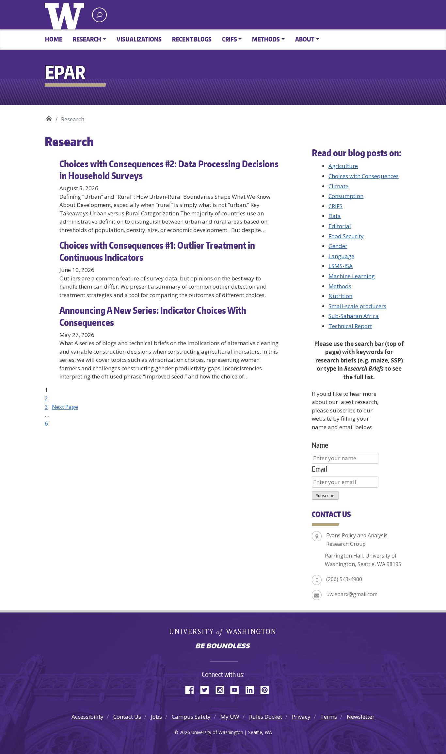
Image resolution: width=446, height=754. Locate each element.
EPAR (49, 117)
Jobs (156, 716)
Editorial (339, 226)
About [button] (304, 39)
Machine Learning (351, 276)
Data (334, 216)
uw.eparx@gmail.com (351, 594)
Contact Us (127, 716)
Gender (337, 246)
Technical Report (350, 326)
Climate (338, 186)
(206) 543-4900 (344, 579)
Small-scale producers (357, 306)
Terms (328, 716)
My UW (229, 716)
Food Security (346, 236)
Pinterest (267, 689)
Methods (339, 286)
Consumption (345, 196)
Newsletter (360, 716)
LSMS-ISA (340, 266)
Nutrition (340, 296)
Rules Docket (265, 716)
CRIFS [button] (229, 39)
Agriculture (343, 166)
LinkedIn (252, 689)
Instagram (222, 689)
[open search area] (99, 15)
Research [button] (87, 39)
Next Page (65, 407)
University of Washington (66, 14)
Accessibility (88, 716)
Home (53, 39)
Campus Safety (191, 716)
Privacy (301, 716)
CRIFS (335, 206)
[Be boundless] (223, 646)
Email (319, 468)
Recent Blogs (192, 39)
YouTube (237, 689)
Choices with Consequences (363, 176)
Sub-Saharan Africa (353, 316)
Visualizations (139, 39)
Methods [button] (266, 39)
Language (341, 256)
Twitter (207, 689)
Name (320, 445)
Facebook (192, 689)
